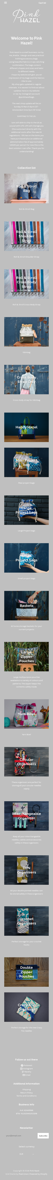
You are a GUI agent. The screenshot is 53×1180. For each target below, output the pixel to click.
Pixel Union (24, 1174)
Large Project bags (26, 510)
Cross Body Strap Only (26, 379)
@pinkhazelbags (26, 97)
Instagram (27, 1068)
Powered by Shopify (38, 1174)
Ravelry (27, 1072)
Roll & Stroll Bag (26, 188)
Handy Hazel (26, 427)
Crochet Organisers (26, 921)
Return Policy (26, 1093)
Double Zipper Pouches (26, 971)
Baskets (26, 605)
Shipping (26, 1089)
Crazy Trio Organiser (26, 1007)
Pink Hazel (34, 1171)
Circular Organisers (26, 761)
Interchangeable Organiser (26, 816)
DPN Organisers (26, 870)
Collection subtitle (26, 290)
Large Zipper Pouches (26, 656)
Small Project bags (26, 557)
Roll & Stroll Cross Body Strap (26, 282)
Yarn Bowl (26, 714)
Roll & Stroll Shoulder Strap (26, 236)
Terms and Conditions (27, 1096)
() (42, 3)
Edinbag (27, 332)
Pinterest (27, 1065)
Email (27, 1075)
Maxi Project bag (26, 462)
